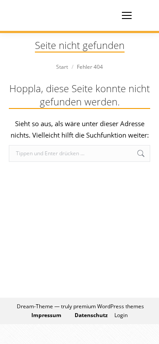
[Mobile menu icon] (126, 15)
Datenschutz (91, 315)
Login (121, 315)
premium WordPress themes (108, 306)
